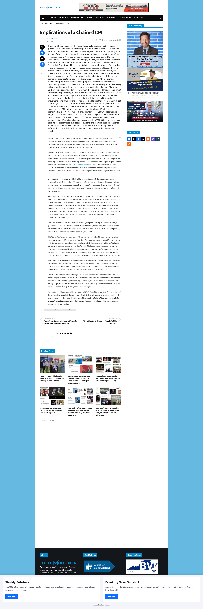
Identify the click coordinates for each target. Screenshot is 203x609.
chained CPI (49, 310)
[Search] (159, 17)
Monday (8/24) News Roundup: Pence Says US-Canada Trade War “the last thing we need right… (108, 378)
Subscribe (11, 596)
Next (51, 420)
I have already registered (102, 605)
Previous (44, 420)
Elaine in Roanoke (52, 39)
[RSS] (129, 144)
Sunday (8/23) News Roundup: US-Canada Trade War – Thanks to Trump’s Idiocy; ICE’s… (52, 410)
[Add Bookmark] (42, 73)
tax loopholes (71, 310)
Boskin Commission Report (81, 165)
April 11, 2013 (50, 41)
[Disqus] (80, 455)
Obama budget (60, 310)
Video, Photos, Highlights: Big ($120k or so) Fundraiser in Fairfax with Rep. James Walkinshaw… (52, 378)
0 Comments (113, 40)
